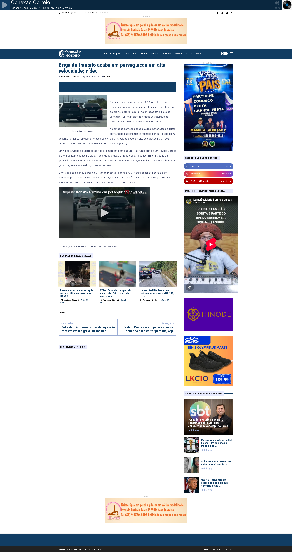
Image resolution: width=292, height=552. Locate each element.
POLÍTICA (189, 54)
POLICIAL (155, 54)
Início (206, 549)
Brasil (107, 76)
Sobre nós (89, 12)
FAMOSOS (166, 54)
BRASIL (135, 54)
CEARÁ (126, 54)
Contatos (103, 12)
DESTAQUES (115, 54)
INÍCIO (104, 54)
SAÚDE (199, 54)
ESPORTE (178, 54)
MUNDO (144, 54)
